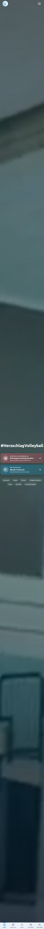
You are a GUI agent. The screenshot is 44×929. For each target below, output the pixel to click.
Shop (10, 484)
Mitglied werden (35, 480)
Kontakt (18, 484)
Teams (15, 480)
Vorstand (6, 480)
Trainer (23, 480)
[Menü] (39, 3)
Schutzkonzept (30, 484)
